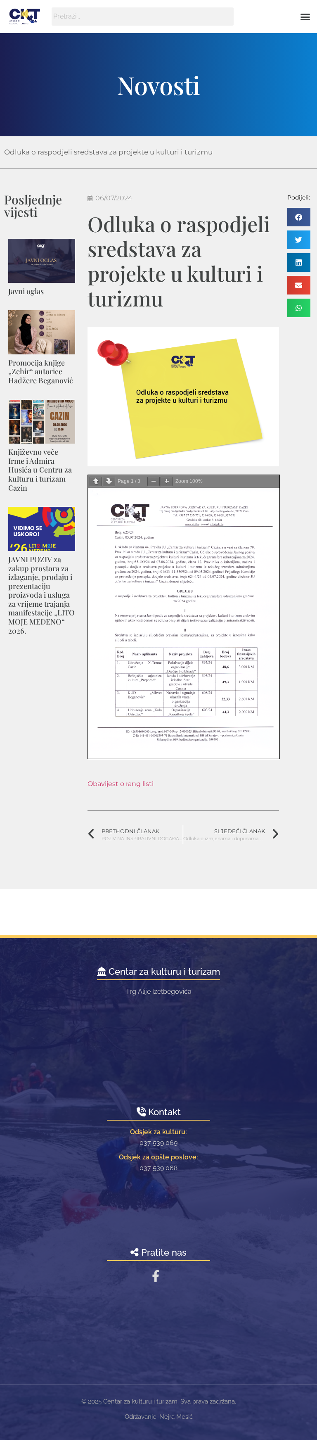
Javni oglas (26, 291)
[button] (305, 16)
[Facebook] (155, 1276)
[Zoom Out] (153, 481)
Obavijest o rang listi (121, 784)
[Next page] (109, 481)
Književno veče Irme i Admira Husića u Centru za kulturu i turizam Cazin (40, 469)
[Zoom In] (167, 481)
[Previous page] (96, 481)
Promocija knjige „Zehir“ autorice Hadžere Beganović (40, 371)
